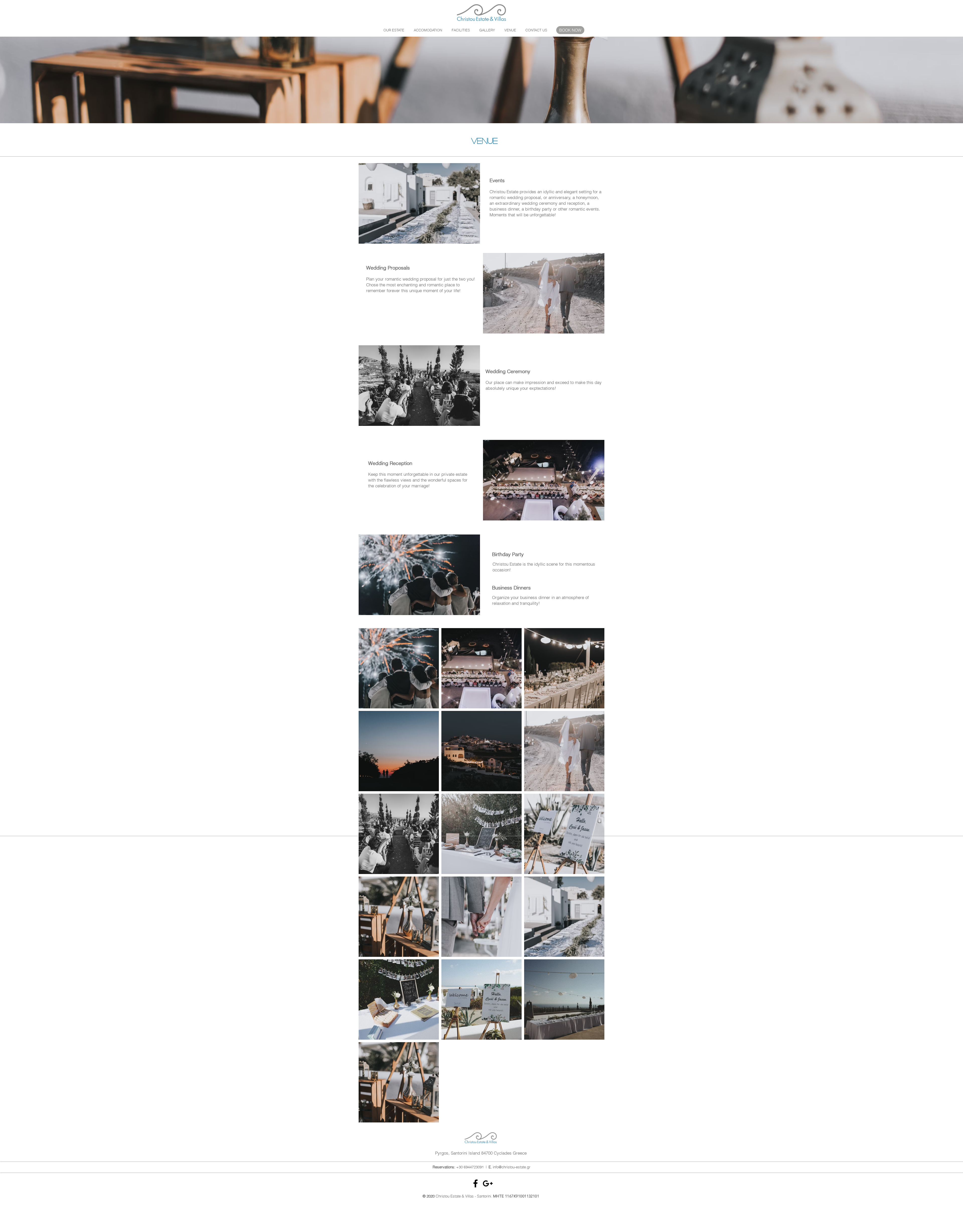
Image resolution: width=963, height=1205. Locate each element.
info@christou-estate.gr (511, 1167)
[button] (428, 30)
